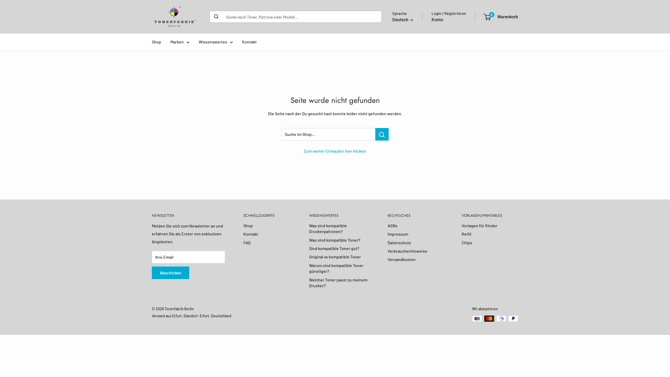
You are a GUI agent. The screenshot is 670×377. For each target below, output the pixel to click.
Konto (437, 19)
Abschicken (170, 272)
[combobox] (295, 17)
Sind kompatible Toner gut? (334, 248)
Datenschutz (399, 242)
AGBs (393, 225)
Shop (156, 41)
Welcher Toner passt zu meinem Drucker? (338, 282)
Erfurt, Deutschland (215, 316)
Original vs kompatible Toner (335, 256)
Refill (466, 233)
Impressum (398, 233)
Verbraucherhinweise (407, 250)
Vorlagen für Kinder (480, 225)
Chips (467, 242)
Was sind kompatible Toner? (334, 239)
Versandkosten (402, 259)
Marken (177, 41)
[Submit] (216, 17)
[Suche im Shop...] (382, 134)
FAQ (246, 242)
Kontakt (249, 41)
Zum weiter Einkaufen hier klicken (335, 150)
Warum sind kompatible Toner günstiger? (336, 268)
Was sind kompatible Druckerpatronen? (328, 228)
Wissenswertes (213, 41)
